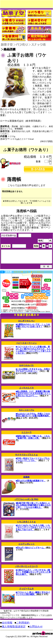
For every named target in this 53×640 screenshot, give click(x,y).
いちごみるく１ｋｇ (26, 521)
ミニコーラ (26, 432)
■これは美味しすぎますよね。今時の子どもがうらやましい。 (33, 370)
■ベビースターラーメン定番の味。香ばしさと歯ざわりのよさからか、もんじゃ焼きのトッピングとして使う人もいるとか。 (33, 350)
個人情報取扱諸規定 (14, 626)
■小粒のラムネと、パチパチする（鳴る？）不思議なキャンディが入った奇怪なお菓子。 (33, 572)
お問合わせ (36, 626)
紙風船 (26, 477)
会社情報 (7, 622)
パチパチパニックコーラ (26, 566)
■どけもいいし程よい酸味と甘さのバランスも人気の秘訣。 (33, 593)
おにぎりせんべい (26, 320)
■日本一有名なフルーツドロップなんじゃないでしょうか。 (33, 459)
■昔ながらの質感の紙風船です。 (31, 480)
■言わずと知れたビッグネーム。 (31, 547)
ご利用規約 (22, 622)
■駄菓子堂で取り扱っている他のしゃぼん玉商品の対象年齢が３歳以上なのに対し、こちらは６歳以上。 (33, 505)
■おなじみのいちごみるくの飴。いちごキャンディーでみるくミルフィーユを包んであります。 (33, 527)
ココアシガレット (26, 544)
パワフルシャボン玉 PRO (26, 499)
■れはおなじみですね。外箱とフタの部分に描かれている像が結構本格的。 (33, 414)
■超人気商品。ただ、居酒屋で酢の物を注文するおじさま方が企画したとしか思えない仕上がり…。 (33, 393)
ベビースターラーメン (26, 343)
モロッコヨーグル (26, 410)
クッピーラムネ (26, 588)
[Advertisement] (26, 4)
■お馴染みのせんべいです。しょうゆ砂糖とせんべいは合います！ (33, 325)
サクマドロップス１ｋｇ (26, 454)
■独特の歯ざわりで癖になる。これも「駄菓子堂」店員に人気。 (33, 437)
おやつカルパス (26, 365)
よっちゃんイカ (26, 387)
